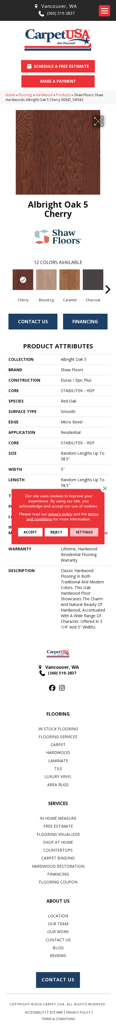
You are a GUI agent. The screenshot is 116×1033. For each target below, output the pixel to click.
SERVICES (58, 803)
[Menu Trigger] (104, 10)
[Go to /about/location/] (55, 6)
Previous (8, 281)
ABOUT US (58, 901)
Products (63, 95)
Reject (56, 532)
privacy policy (60, 514)
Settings (84, 532)
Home (10, 95)
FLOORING (58, 714)
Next (107, 281)
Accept (30, 532)
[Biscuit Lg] (46, 279)
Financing (85, 321)
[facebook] (52, 688)
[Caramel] (69, 279)
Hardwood (44, 95)
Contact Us (33, 321)
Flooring (25, 95)
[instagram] (62, 688)
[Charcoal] (93, 279)
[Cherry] (23, 279)
